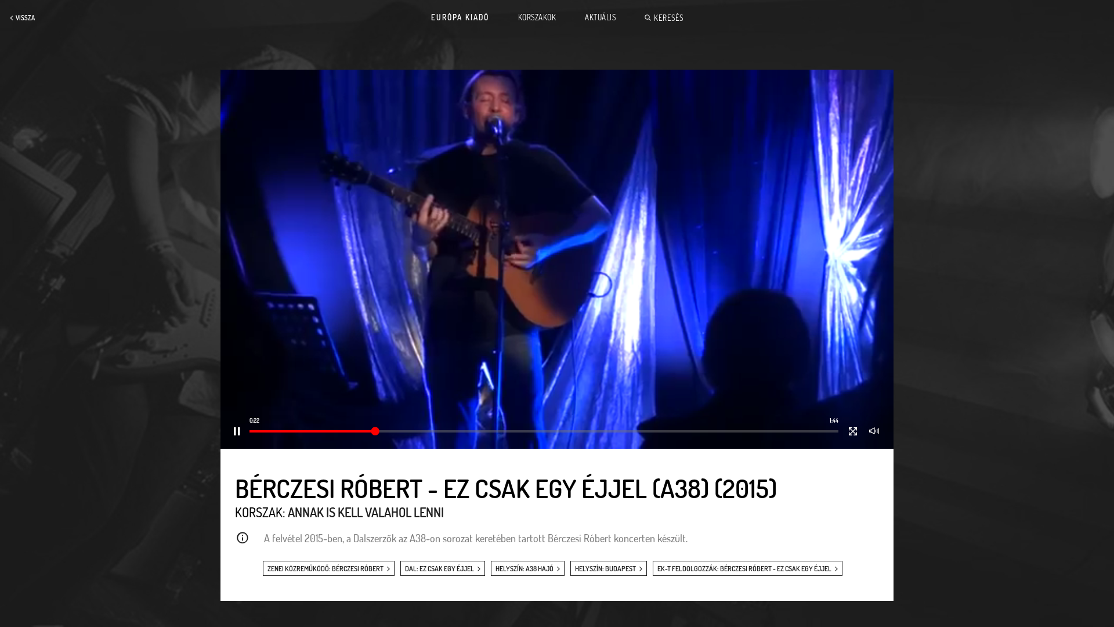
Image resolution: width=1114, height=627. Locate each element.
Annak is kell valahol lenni (366, 512)
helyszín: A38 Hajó (524, 568)
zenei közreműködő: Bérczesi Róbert (325, 568)
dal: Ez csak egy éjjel (439, 568)
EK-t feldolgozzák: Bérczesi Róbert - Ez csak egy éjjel (744, 568)
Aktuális (600, 17)
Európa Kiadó (460, 17)
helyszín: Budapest (605, 568)
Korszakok (537, 17)
